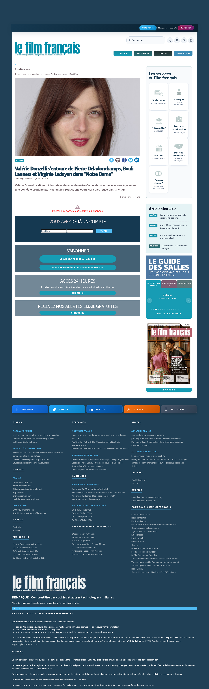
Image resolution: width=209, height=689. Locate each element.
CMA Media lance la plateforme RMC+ (147, 435)
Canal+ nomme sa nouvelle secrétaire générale (168, 216)
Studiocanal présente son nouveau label (167, 236)
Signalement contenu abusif (144, 531)
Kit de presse (137, 535)
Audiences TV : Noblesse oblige (168, 247)
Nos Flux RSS (137, 569)
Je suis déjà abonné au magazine (77, 259)
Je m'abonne (168, 390)
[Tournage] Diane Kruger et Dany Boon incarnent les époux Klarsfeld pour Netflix (157, 444)
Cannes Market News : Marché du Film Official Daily (153, 572)
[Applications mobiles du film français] (191, 40)
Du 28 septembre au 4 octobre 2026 (29, 558)
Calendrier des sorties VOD (143, 501)
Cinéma (123, 53)
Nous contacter (138, 518)
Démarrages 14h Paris (22, 482)
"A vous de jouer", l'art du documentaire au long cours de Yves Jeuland (99, 437)
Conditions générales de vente (145, 528)
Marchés (16, 530)
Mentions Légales (139, 521)
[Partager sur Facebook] (124, 160)
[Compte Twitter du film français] (184, 40)
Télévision (143, 53)
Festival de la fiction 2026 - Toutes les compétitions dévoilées (100, 449)
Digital (163, 53)
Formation (183, 53)
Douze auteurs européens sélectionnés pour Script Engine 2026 (100, 459)
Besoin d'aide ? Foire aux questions (87, 554)
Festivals (17, 527)
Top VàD (135, 483)
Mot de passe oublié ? (167, 28)
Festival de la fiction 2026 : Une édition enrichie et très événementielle (96, 444)
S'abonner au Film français (83, 534)
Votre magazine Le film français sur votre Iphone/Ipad (155, 562)
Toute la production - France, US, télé (88, 544)
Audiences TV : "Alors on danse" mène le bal (91, 489)
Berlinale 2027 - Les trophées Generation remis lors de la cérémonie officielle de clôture (38, 454)
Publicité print (137, 541)
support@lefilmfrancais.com (25, 644)
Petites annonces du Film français (87, 551)
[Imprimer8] (118, 160)
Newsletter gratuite (81, 540)
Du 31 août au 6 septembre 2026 (27, 544)
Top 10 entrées (19, 492)
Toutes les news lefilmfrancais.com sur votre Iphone (154, 558)
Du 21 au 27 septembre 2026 (25, 554)
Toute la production (169, 314)
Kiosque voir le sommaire (83, 537)
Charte (134, 545)
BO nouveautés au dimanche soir (27, 489)
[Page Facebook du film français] (177, 40)
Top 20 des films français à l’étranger (29, 513)
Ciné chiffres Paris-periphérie (26, 499)
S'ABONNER (186, 28)
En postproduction (167, 296)
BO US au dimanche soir (23, 510)
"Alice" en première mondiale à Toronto (89, 469)
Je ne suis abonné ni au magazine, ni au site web (77, 267)
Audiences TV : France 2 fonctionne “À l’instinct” (93, 496)
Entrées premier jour (22, 496)
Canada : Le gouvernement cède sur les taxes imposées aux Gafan (157, 464)
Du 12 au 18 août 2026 (81, 510)
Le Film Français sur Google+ (144, 555)
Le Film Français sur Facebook (144, 548)
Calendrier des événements (84, 547)
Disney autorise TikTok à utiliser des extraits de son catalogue (159, 459)
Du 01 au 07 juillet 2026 (82, 520)
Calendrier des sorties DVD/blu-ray (146, 497)
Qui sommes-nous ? (140, 514)
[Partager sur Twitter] (130, 160)
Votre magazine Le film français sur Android (150, 565)
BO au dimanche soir (22, 486)
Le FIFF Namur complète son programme (31, 459)
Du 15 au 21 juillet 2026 (82, 513)
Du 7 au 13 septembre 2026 (25, 548)
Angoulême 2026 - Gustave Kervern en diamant (168, 226)
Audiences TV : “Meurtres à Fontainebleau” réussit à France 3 (98, 492)
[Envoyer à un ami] (111, 160)
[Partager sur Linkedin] (137, 160)
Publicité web (137, 538)
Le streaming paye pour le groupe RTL (148, 456)
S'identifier (148, 28)
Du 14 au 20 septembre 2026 (25, 551)
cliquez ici (78, 293)
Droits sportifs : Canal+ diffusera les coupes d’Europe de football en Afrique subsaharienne (97, 464)
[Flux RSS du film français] (170, 40)
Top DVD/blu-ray (138, 480)
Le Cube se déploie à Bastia (25, 442)
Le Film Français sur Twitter (143, 552)
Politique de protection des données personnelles (154, 524)
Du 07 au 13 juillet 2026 (82, 516)
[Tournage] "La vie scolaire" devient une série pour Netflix (156, 438)
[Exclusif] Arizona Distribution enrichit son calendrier (36, 435)
